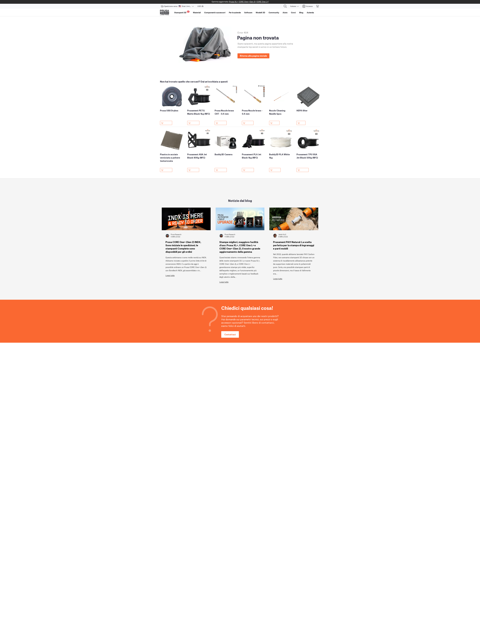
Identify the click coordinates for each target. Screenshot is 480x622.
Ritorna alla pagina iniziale (253, 55)
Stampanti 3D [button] (181, 12)
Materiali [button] (197, 12)
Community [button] (274, 12)
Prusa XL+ (233, 1)
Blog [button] (301, 12)
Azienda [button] (310, 12)
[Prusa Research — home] (164, 12)
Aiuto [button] (285, 12)
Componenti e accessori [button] (214, 12)
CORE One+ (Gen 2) (247, 1)
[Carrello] (317, 6)
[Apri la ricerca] (285, 6)
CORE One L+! (262, 1)
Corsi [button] (293, 12)
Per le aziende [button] (235, 12)
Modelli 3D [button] (260, 12)
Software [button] (248, 12)
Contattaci (230, 334)
